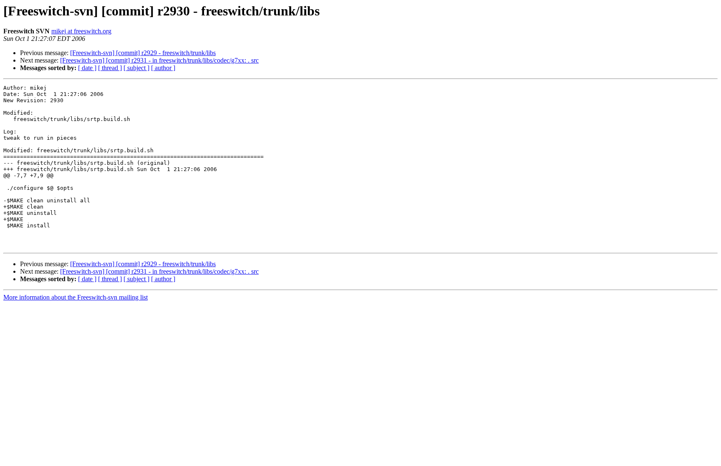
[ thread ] (110, 67)
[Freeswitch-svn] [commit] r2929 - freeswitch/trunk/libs (143, 52)
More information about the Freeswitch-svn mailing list (75, 297)
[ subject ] (136, 67)
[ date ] (87, 67)
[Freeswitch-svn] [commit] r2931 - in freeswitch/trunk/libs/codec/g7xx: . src (159, 60)
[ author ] (163, 67)
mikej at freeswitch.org (81, 31)
